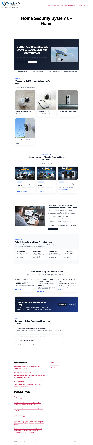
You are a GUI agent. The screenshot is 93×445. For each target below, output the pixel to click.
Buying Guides (79, 5)
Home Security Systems (22, 441)
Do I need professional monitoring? (26, 340)
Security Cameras (56, 5)
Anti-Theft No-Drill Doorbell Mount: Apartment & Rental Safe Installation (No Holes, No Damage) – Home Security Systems (29, 422)
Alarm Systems (64, 5)
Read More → (19, 289)
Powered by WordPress (34, 441)
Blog (84, 5)
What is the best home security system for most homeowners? (32, 328)
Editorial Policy (53, 367)
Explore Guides (72, 304)
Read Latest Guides (32, 62)
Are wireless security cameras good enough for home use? (31, 336)
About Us (52, 362)
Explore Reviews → (22, 191)
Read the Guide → (43, 191)
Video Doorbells (71, 5)
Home (49, 5)
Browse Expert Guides (53, 228)
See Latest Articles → (65, 189)
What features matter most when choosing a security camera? (32, 344)
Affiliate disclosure (54, 365)
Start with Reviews (62, 304)
